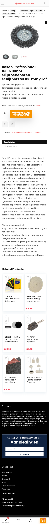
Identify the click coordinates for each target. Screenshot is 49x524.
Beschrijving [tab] (9, 142)
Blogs (4, 482)
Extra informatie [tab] (10, 146)
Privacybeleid (7, 499)
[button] (46, 22)
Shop (13, 11)
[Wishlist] (18, 520)
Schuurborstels (9, 14)
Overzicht (6, 479)
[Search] (45, 3)
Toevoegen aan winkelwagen (21, 114)
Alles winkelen (7, 472)
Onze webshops (8, 485)
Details (38, 106)
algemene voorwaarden (12, 502)
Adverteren (6, 489)
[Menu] (3, 3)
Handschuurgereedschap (31, 11)
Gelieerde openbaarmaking (13, 506)
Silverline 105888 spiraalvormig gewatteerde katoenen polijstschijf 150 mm (34, 302)
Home (4, 11)
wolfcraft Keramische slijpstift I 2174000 (32, 340)
